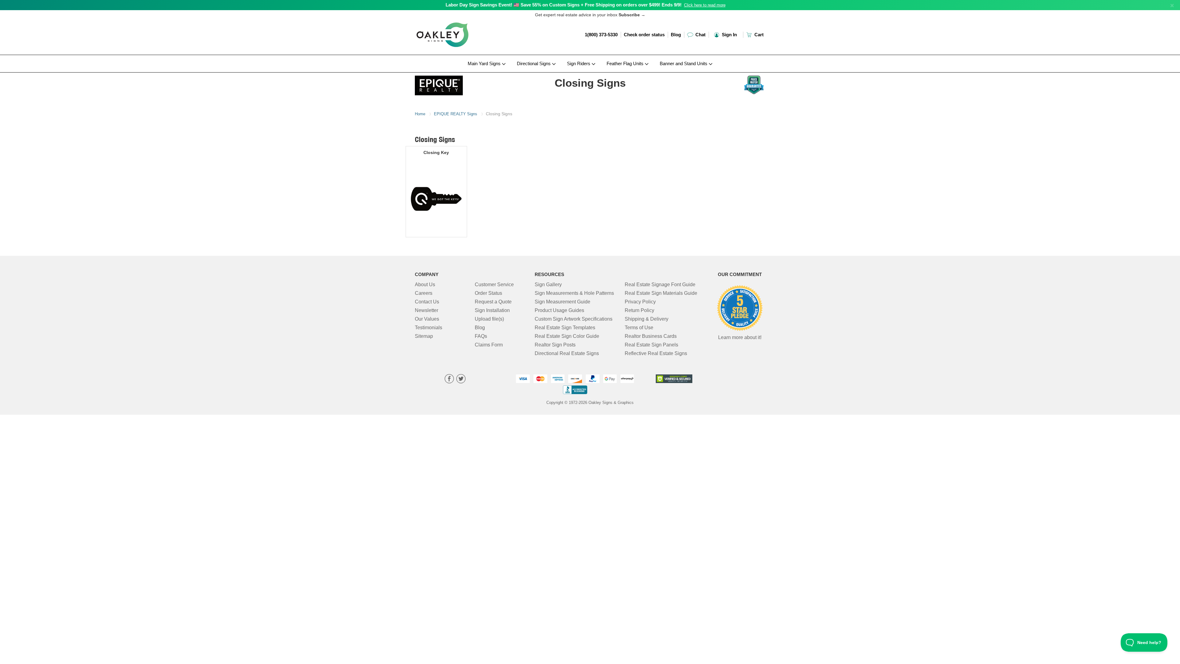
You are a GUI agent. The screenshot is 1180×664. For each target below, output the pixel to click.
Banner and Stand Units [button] (684, 63)
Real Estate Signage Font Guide (660, 284)
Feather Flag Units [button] (626, 63)
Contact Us (427, 301)
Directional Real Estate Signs (567, 353)
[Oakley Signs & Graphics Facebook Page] (449, 379)
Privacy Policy (640, 301)
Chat (700, 34)
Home (420, 114)
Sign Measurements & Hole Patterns (574, 293)
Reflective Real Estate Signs (656, 353)
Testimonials (428, 327)
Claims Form (489, 344)
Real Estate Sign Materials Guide (661, 293)
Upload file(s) (489, 319)
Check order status (644, 34)
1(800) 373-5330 (601, 34)
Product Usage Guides (559, 310)
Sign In (729, 34)
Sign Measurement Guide (562, 301)
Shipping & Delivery (646, 319)
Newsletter (426, 310)
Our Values (427, 319)
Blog (676, 34)
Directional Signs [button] (534, 63)
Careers (423, 293)
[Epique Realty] (455, 84)
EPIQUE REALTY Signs (455, 114)
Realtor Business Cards (651, 336)
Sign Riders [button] (579, 63)
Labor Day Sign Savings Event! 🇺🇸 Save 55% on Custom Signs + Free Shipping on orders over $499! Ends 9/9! (564, 4)
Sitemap (424, 336)
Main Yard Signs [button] (485, 63)
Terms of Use (639, 327)
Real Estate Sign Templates (565, 327)
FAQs (481, 336)
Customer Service (494, 284)
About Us (425, 284)
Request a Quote (493, 301)
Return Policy (639, 310)
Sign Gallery (548, 284)
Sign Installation (492, 310)
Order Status (488, 293)
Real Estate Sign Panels (651, 344)
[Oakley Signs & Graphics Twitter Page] (461, 379)
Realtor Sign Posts (555, 344)
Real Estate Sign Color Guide (567, 336)
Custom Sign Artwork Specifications (573, 319)
